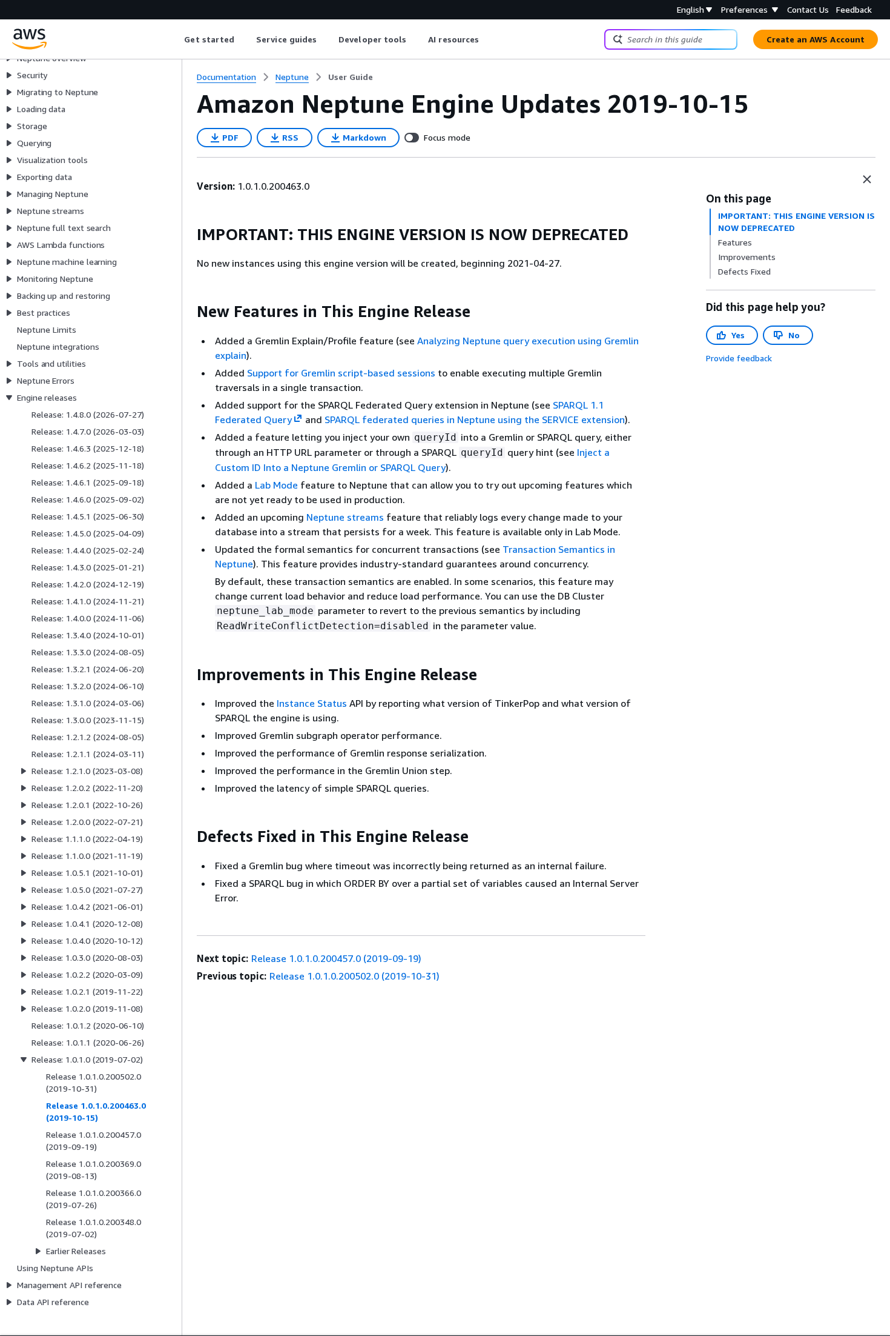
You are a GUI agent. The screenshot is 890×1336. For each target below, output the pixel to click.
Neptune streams (345, 517)
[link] (350, 77)
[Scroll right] (488, 39)
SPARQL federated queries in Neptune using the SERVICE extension (475, 419)
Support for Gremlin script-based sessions (341, 373)
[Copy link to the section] (187, 235)
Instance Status (312, 703)
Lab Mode (276, 485)
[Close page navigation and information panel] (867, 179)
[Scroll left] (175, 39)
